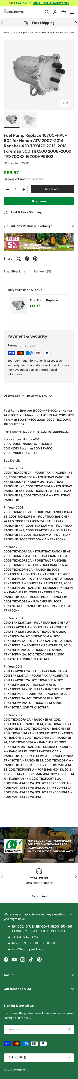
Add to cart (52, 189)
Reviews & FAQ (37, 396)
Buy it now (39, 201)
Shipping (9, 179)
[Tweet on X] (18, 258)
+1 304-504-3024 (25, 937)
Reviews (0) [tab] (42, 271)
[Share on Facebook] (27, 258)
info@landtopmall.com (28, 949)
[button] (63, 12)
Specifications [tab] (14, 271)
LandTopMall (19, 1069)
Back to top (39, 896)
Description (12, 396)
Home (7, 32)
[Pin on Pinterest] (35, 258)
